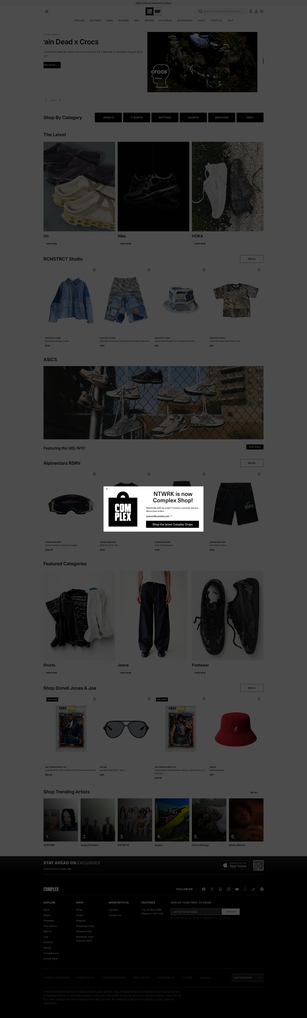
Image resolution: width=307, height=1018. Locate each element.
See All (254, 792)
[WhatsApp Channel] (220, 889)
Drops (79, 915)
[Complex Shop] (153, 11)
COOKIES (205, 977)
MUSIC (201, 20)
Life (45, 936)
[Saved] (251, 11)
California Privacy (113, 977)
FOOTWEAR (165, 20)
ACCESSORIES (185, 20)
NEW (136, 20)
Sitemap (187, 977)
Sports (47, 931)
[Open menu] (46, 11)
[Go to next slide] (60, 100)
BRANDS (149, 20)
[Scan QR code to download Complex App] (258, 865)
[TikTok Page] (253, 889)
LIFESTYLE (216, 20)
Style (46, 909)
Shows (47, 947)
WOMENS (123, 20)
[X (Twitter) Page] (212, 889)
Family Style (50, 958)
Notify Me (231, 911)
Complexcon (50, 953)
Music (47, 915)
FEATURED (95, 20)
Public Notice (141, 977)
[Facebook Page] (203, 889)
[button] (153, 60)
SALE (230, 20)
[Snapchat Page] (245, 889)
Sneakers (48, 920)
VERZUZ (48, 942)
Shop (79, 909)
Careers (113, 909)
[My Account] (256, 11)
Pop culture (50, 926)
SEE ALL (252, 259)
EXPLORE (79, 20)
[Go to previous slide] (46, 100)
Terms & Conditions (56, 977)
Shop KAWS (55, 61)
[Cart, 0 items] (262, 11)
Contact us (115, 915)
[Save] (94, 270)
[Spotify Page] (262, 889)
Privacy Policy (222, 917)
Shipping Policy (85, 926)
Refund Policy (84, 931)
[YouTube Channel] (237, 889)
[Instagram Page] (228, 889)
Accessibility (166, 977)
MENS (109, 20)
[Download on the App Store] (234, 865)
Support (81, 920)
